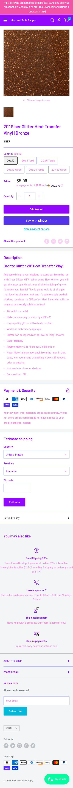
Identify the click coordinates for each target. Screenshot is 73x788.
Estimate (14, 502)
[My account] (59, 20)
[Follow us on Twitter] (12, 745)
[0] (66, 20)
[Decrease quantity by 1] (20, 196)
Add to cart (36, 209)
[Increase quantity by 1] (39, 196)
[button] (42, 185)
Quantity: (9, 196)
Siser (7, 141)
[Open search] (52, 20)
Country (8, 446)
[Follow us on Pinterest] (26, 745)
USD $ (8, 728)
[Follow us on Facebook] (6, 745)
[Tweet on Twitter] (60, 241)
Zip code (8, 480)
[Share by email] (66, 241)
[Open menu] (5, 20)
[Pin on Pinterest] (53, 241)
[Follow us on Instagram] (19, 745)
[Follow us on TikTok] (32, 745)
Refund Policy (11, 517)
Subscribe (15, 711)
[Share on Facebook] (46, 241)
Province (9, 463)
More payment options (36, 228)
